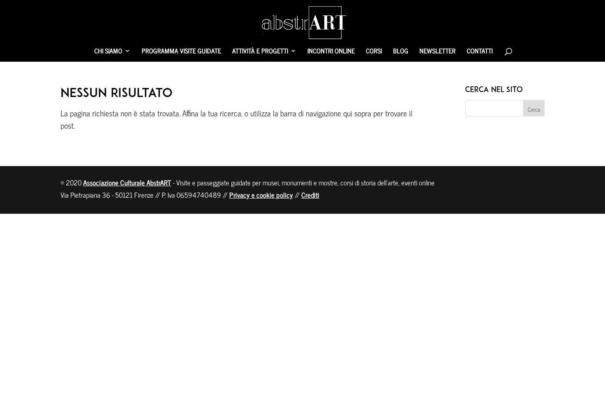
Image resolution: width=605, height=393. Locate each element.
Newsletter (437, 52)
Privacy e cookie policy (261, 195)
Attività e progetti (260, 52)
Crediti (310, 195)
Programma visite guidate (181, 52)
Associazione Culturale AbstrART (127, 182)
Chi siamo (108, 52)
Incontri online (331, 52)
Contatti (480, 52)
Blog (400, 52)
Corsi (374, 52)
